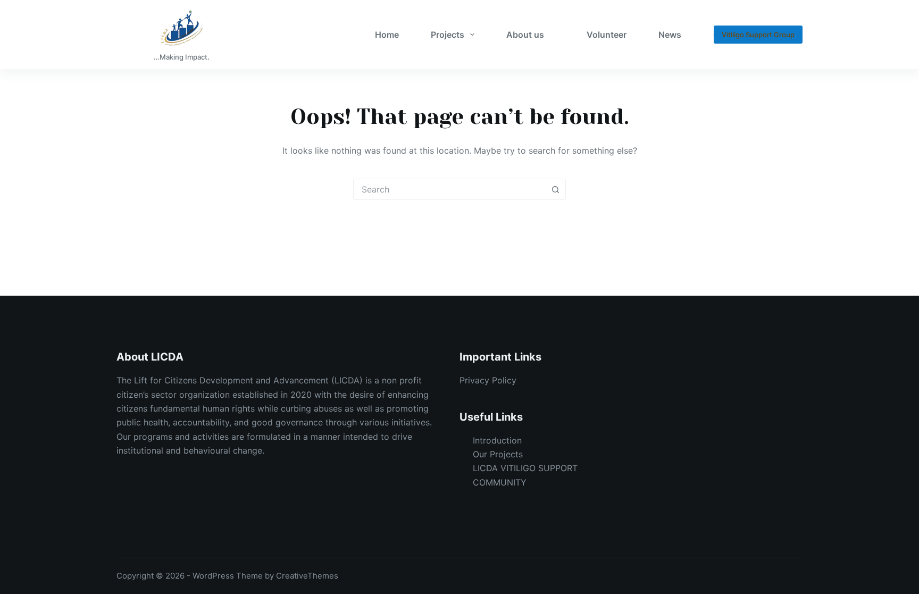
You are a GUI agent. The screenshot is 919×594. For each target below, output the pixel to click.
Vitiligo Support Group (758, 34)
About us (525, 34)
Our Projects (498, 454)
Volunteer (606, 34)
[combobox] (449, 189)
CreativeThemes (307, 576)
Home (387, 34)
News (669, 34)
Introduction (497, 440)
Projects (447, 34)
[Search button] (555, 189)
